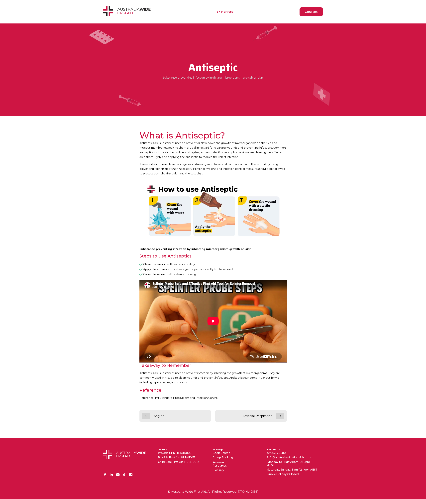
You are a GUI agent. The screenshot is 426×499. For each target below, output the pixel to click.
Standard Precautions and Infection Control (189, 397)
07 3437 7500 (276, 453)
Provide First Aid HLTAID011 (176, 457)
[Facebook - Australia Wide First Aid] (105, 475)
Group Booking (223, 457)
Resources (220, 465)
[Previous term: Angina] (146, 416)
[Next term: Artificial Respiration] (280, 416)
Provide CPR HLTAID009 (174, 453)
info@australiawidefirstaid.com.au (290, 457)
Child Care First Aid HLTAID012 (178, 462)
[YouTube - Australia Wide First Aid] (118, 475)
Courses (311, 12)
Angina (159, 416)
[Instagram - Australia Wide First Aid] (131, 475)
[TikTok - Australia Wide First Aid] (124, 475)
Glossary (218, 470)
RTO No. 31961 (248, 492)
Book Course (221, 453)
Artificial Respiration (257, 416)
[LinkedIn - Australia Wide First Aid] (111, 475)
